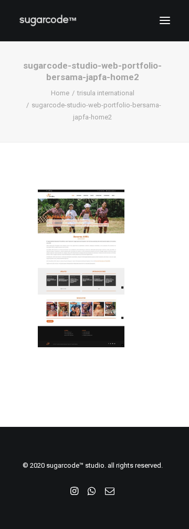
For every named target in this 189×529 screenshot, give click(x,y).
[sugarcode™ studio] (48, 20)
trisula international (105, 93)
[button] (165, 20)
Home (60, 93)
